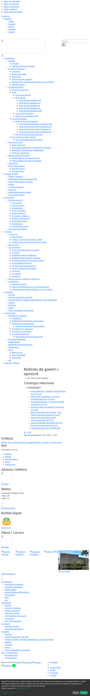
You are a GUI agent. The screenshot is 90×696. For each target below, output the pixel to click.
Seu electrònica (11, 655)
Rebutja (76, 693)
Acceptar (84, 693)
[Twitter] (18, 662)
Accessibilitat (55, 667)
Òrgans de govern (12, 610)
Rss (6, 600)
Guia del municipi (12, 626)
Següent (11, 508)
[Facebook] (27, 662)
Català (11, 21)
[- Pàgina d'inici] (23, 46)
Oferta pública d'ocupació (15, 616)
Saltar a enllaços (10, 9)
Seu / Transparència (13, 621)
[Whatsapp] (14, 665)
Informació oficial (12, 613)
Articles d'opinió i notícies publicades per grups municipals (29, 639)
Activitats (8, 645)
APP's (7, 597)
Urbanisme (9, 618)
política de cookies (22, 688)
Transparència (11, 658)
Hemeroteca (10, 595)
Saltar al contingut (11, 4)
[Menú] (2, 55)
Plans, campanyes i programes (17, 650)
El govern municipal (13, 608)
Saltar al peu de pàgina (13, 12)
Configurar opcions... (9, 693)
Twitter (55, 551)
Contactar (5, 16)
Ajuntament (6, 603)
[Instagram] (6, 665)
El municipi (5, 624)
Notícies (8, 454)
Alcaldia (8, 605)
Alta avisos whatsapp (13, 587)
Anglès (11, 26)
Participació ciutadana (14, 584)
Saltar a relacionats (11, 6)
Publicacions (10, 464)
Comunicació (6, 582)
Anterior (4, 508)
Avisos (7, 462)
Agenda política (11, 459)
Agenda (8, 456)
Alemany (11, 29)
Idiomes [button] (8, 19)
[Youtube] (36, 662)
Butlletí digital (10, 589)
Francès (11, 32)
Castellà (11, 24)
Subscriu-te (6, 527)
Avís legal (54, 662)
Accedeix (5, 484)
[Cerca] (63, 44)
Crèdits (53, 670)
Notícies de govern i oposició (17, 637)
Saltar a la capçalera (12, 1)
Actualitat (5, 631)
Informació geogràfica (14, 629)
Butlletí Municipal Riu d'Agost (17, 592)
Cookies (53, 675)
